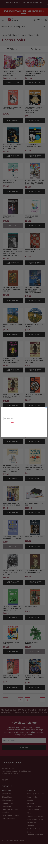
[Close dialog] (46, 407)
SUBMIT (13, 422)
